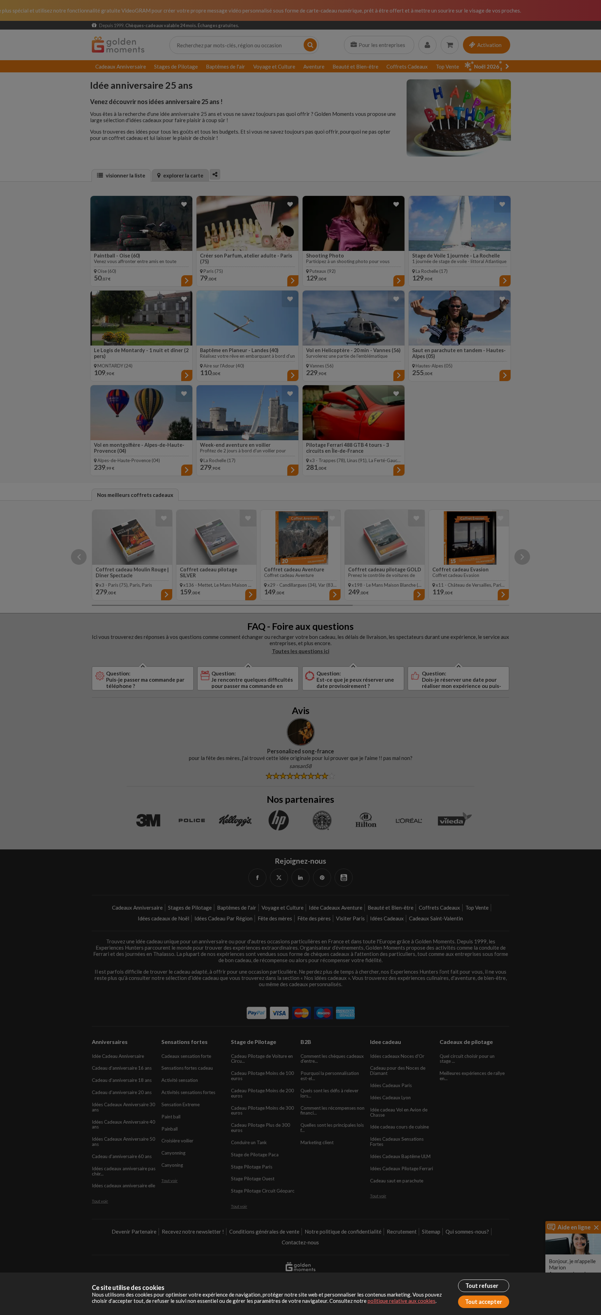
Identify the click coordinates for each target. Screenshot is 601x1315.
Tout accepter (483, 1301)
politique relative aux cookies (401, 1301)
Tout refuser (481, 1285)
